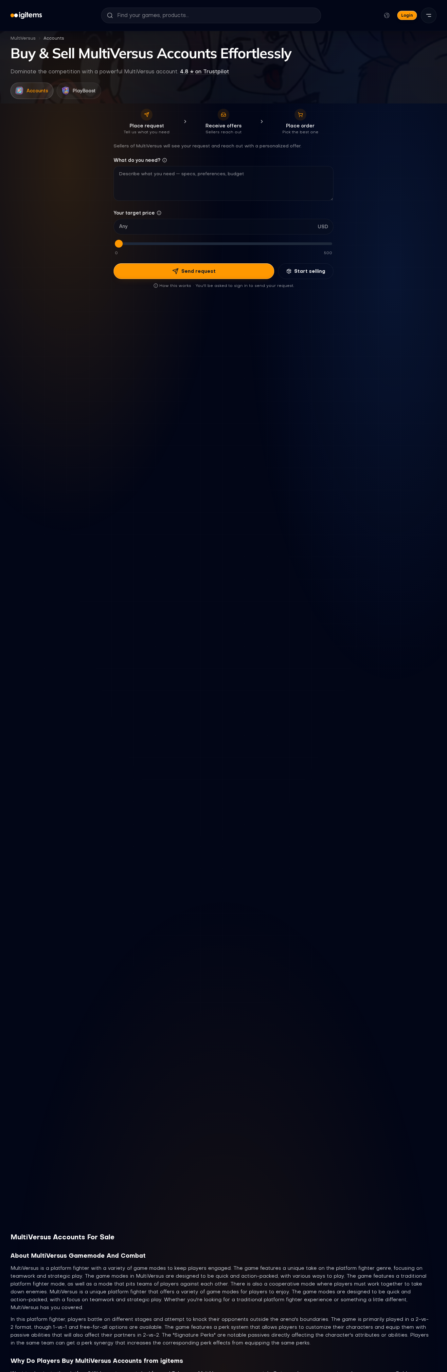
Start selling (309, 271)
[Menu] (429, 15)
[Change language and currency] (386, 15)
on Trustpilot (204, 71)
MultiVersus (23, 38)
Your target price (134, 213)
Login (407, 15)
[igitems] (26, 15)
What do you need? (137, 160)
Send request (198, 271)
